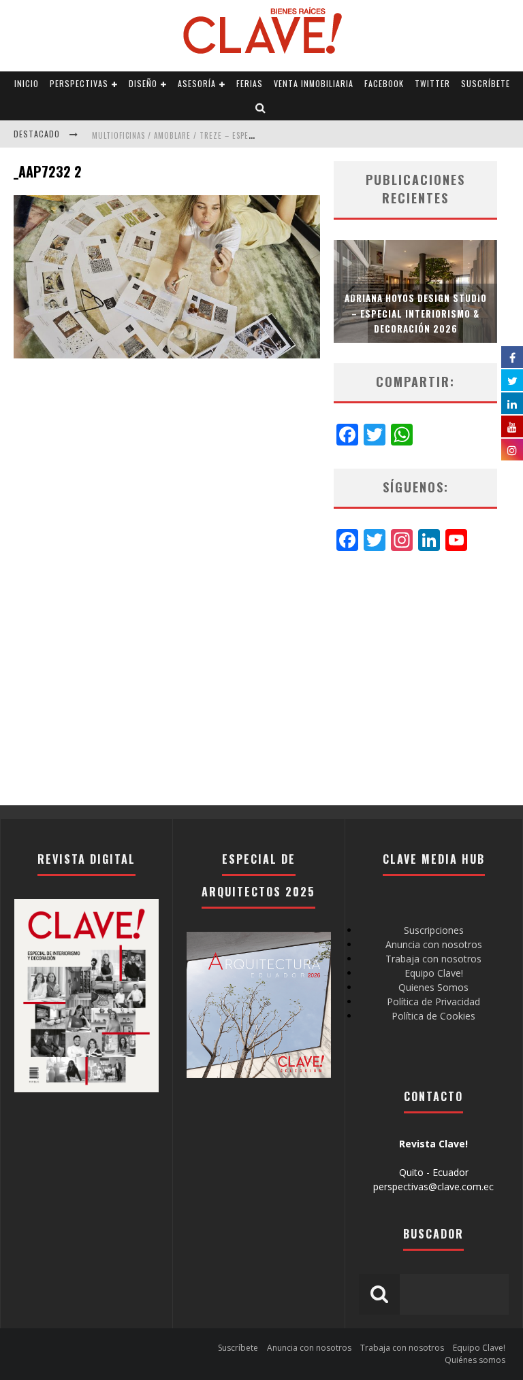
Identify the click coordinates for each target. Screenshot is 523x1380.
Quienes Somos (433, 987)
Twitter (432, 83)
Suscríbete (485, 83)
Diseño (143, 83)
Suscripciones (434, 930)
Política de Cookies (433, 1015)
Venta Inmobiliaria (313, 83)
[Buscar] (261, 108)
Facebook (384, 83)
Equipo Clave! (434, 972)
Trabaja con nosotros (433, 958)
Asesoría (197, 83)
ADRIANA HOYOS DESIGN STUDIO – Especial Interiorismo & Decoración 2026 (416, 313)
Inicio (26, 83)
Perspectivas (79, 83)
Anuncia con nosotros (433, 944)
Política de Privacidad (433, 1001)
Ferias (249, 83)
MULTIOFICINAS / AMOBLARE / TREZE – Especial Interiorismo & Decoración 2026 (243, 135)
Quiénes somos (475, 1360)
